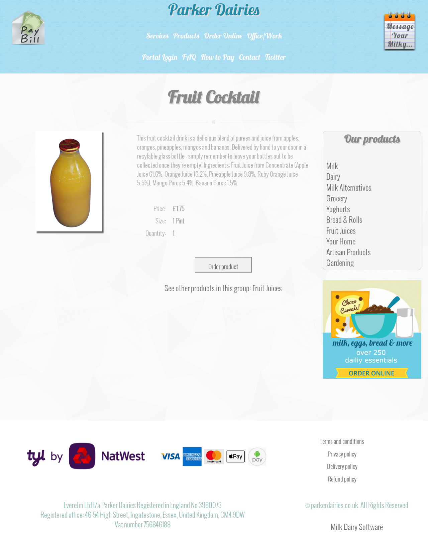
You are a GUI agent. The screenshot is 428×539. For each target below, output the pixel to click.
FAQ (189, 58)
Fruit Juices (341, 228)
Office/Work (264, 36)
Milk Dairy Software (357, 525)
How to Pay (217, 58)
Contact (249, 58)
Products (186, 36)
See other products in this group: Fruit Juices (223, 286)
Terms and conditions (342, 440)
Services (157, 36)
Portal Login (160, 58)
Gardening (340, 260)
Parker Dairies (214, 11)
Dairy (333, 174)
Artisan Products (348, 250)
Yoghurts (338, 207)
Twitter (275, 58)
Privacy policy (342, 452)
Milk (332, 164)
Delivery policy (342, 465)
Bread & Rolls (344, 217)
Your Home (340, 239)
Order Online (223, 36)
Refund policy (342, 478)
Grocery (336, 196)
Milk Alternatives (348, 185)
